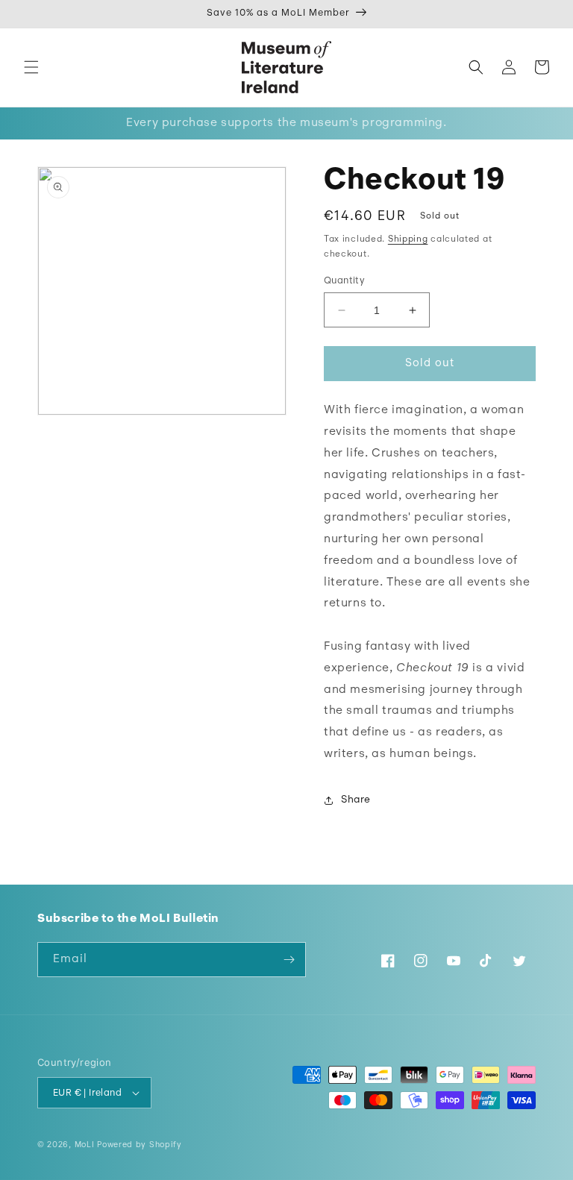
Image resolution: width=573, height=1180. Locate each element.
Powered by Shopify (139, 1145)
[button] (31, 67)
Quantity (344, 281)
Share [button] (356, 800)
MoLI (85, 1145)
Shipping (408, 239)
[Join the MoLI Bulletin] (288, 959)
